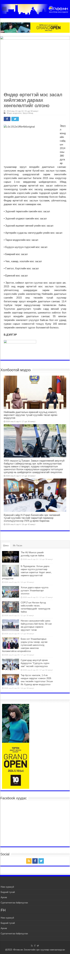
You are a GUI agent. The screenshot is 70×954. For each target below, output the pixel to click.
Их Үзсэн (17, 545)
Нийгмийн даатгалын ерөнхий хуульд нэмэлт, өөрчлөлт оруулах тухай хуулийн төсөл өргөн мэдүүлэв (30, 415)
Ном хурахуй (7, 887)
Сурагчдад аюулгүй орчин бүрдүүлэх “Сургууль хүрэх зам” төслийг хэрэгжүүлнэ (35, 663)
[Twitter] (41, 861)
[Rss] (29, 861)
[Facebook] (35, 861)
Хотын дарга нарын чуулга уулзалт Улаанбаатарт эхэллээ (34, 590)
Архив (4, 897)
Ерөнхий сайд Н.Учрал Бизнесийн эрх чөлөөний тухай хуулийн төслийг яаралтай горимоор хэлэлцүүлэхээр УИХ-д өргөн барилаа (32, 518)
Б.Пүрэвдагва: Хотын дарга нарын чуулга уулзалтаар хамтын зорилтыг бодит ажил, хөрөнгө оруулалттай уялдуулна (27, 572)
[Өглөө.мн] (35, 9)
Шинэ (6, 545)
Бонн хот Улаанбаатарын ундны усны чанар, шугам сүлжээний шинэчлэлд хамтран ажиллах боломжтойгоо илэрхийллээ (24, 645)
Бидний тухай (8, 892)
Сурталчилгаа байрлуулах (14, 902)
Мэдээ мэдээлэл (14, 113)
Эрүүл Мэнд (27, 113)
